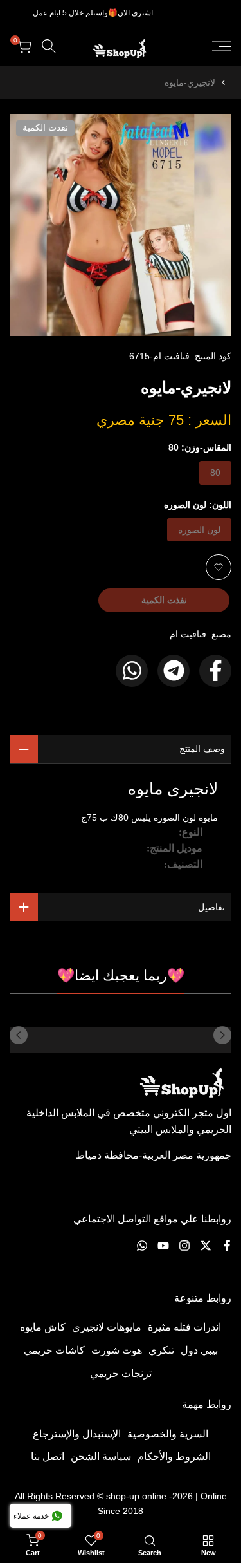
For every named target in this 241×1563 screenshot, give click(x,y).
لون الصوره (199, 532)
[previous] (222, 1035)
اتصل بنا (47, 1456)
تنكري (161, 1350)
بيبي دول (199, 1350)
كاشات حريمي (54, 1350)
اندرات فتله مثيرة (184, 1327)
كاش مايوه (43, 1327)
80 (211, 475)
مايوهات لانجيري (106, 1327)
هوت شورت (116, 1350)
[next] (19, 1035)
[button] (218, 567)
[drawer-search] (49, 46)
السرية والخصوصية (167, 1433)
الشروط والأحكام (174, 1456)
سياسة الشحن (101, 1456)
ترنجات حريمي (121, 1373)
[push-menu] (221, 46)
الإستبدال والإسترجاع (77, 1433)
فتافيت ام (188, 634)
